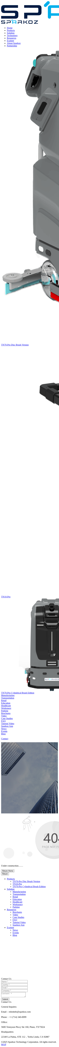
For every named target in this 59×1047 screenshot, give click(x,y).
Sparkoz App (18, 925)
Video (15, 914)
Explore (10, 40)
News (15, 930)
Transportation (19, 894)
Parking (16, 907)
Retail (15, 897)
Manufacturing (19, 891)
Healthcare (17, 902)
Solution (10, 33)
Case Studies (18, 917)
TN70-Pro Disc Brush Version (26, 881)
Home (9, 28)
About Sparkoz (14, 43)
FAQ (15, 920)
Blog (15, 935)
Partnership (12, 46)
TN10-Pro (17, 884)
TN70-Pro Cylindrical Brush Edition (29, 886)
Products (11, 30)
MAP (3, 1044)
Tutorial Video (19, 922)
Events (16, 932)
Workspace (18, 904)
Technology (12, 35)
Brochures (17, 912)
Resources (11, 38)
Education (17, 899)
